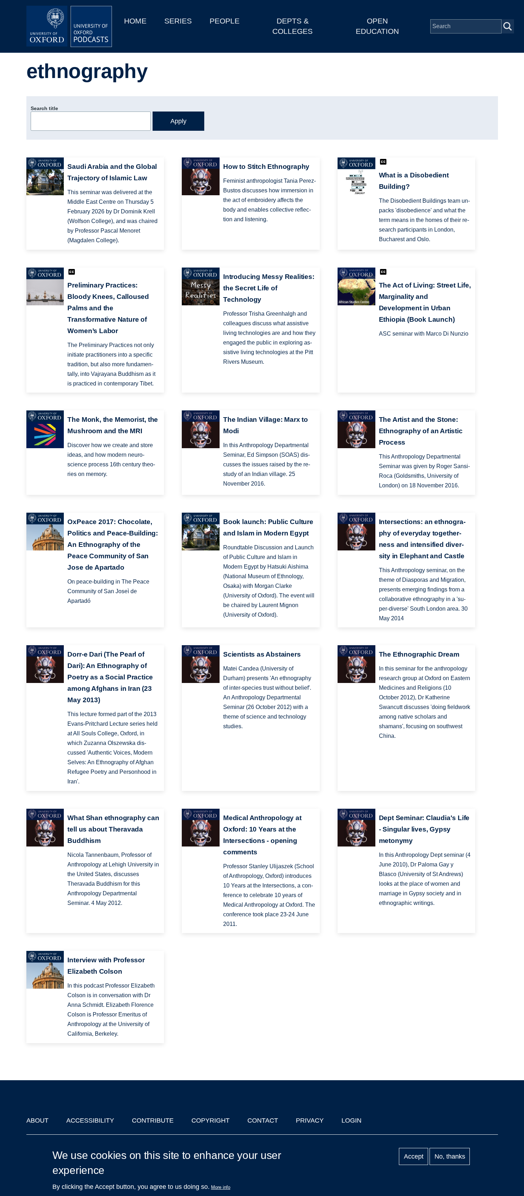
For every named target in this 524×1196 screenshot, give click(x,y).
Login (351, 1120)
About (37, 1120)
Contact (262, 1120)
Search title (44, 108)
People (225, 21)
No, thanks (450, 1156)
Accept (413, 1156)
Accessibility (90, 1120)
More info (220, 1187)
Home (135, 21)
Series (178, 21)
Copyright (210, 1120)
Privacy (310, 1120)
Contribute (153, 1120)
